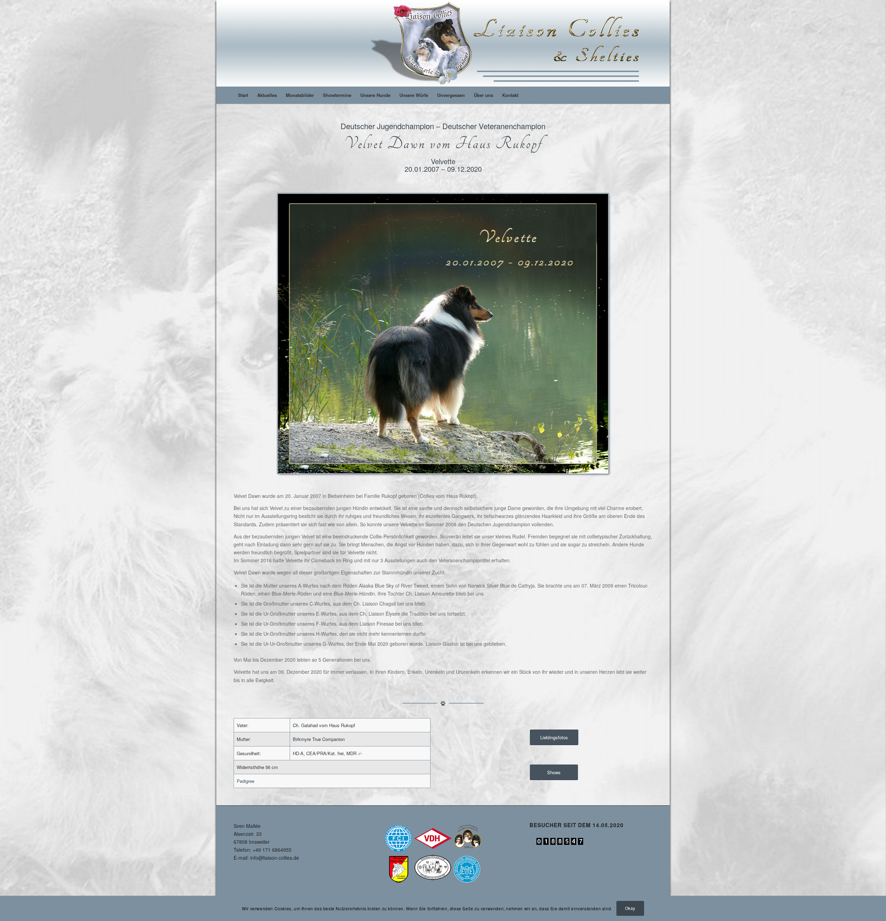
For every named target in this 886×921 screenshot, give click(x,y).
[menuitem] (243, 95)
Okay (630, 908)
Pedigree (245, 781)
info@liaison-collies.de (274, 857)
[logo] (507, 43)
